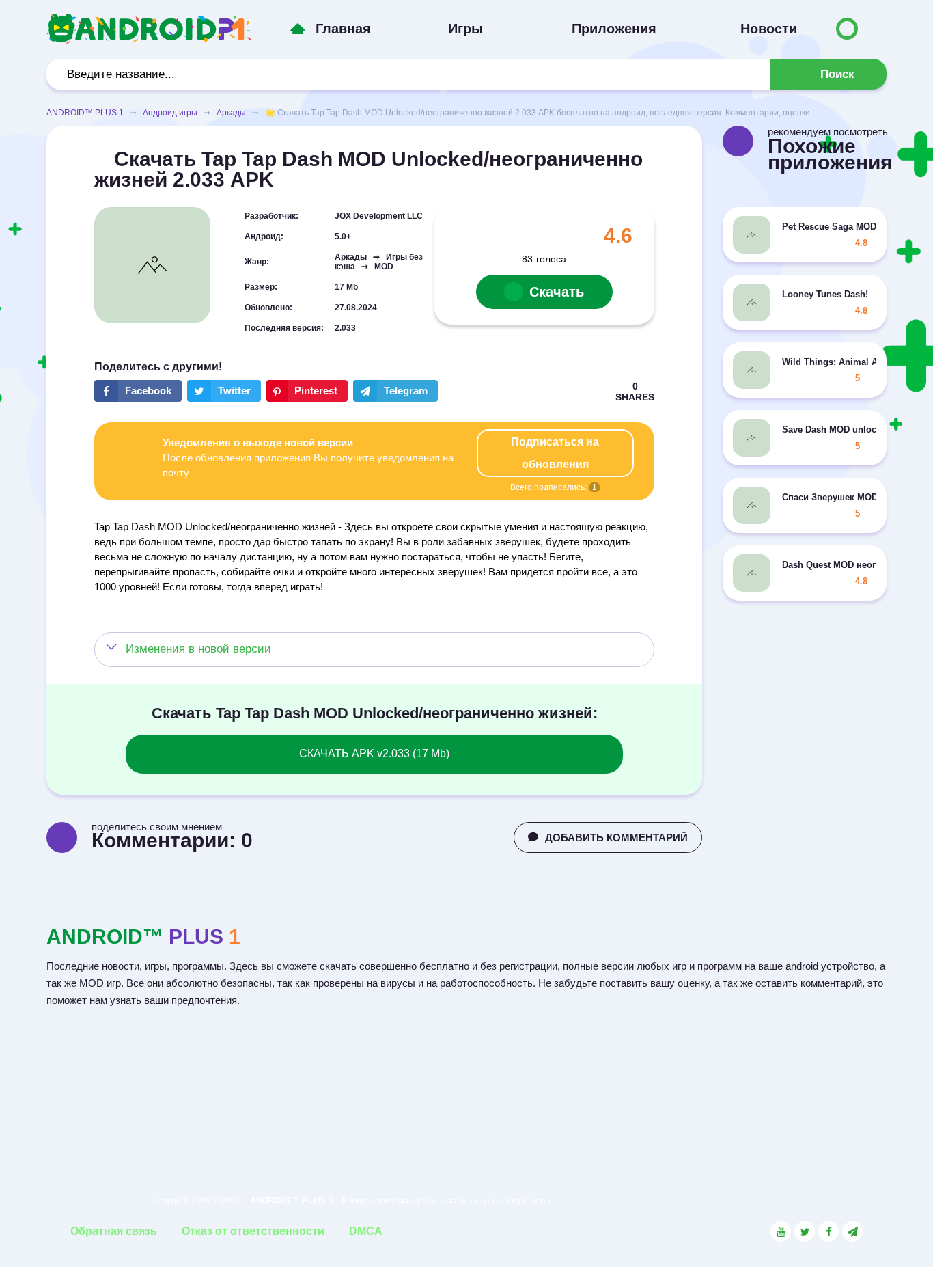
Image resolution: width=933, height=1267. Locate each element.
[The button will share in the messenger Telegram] (395, 391)
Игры (465, 28)
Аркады (231, 113)
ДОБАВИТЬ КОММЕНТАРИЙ (616, 837)
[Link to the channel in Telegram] (852, 1231)
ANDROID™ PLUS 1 (85, 113)
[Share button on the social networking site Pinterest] (307, 391)
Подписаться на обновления (555, 453)
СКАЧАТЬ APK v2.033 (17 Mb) (374, 753)
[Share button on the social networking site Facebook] (138, 391)
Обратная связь (113, 1231)
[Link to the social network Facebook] (828, 1231)
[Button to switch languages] (847, 29)
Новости (768, 28)
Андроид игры (170, 113)
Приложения (614, 28)
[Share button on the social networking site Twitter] (224, 391)
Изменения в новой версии (198, 648)
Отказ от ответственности (253, 1231)
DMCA (365, 1231)
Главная (343, 28)
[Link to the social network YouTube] (780, 1231)
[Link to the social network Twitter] (804, 1231)
